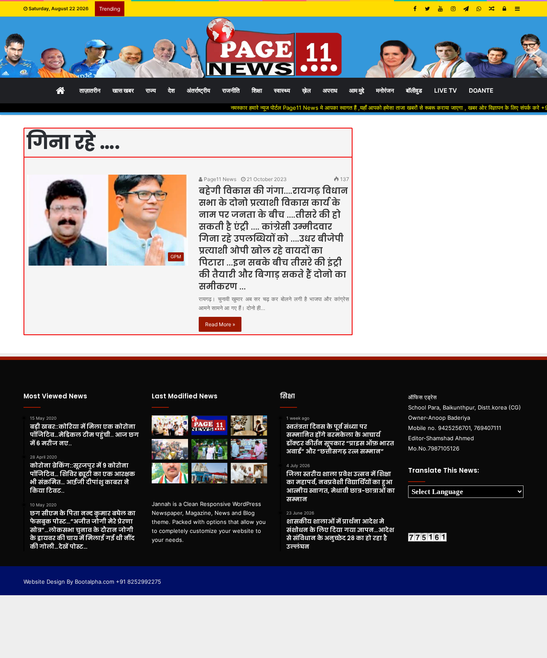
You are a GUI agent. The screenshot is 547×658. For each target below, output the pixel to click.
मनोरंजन (385, 90)
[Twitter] (427, 8)
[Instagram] (453, 8)
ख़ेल (306, 90)
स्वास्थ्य (282, 90)
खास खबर (123, 90)
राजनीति (231, 90)
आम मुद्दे (356, 90)
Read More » (220, 324)
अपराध (330, 90)
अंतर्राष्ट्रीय (198, 90)
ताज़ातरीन (89, 90)
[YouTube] (440, 8)
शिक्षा (257, 90)
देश (171, 90)
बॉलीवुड (414, 90)
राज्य (151, 90)
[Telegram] (465, 8)
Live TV (445, 90)
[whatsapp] (478, 8)
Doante (481, 90)
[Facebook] (414, 8)
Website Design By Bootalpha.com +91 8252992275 (92, 581)
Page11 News (219, 179)
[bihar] (273, 47)
